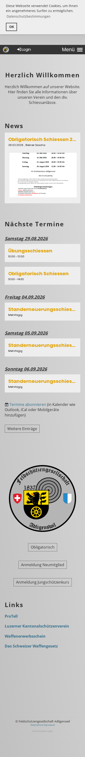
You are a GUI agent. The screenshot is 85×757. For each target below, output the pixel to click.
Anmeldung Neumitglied (42, 564)
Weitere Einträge (22, 428)
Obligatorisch (43, 547)
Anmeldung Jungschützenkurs (42, 582)
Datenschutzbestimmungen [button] (29, 16)
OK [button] (11, 26)
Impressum (49, 724)
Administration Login (42, 731)
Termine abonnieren (27, 404)
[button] (42, 253)
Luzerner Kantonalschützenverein (37, 626)
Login (26, 49)
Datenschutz (36, 724)
